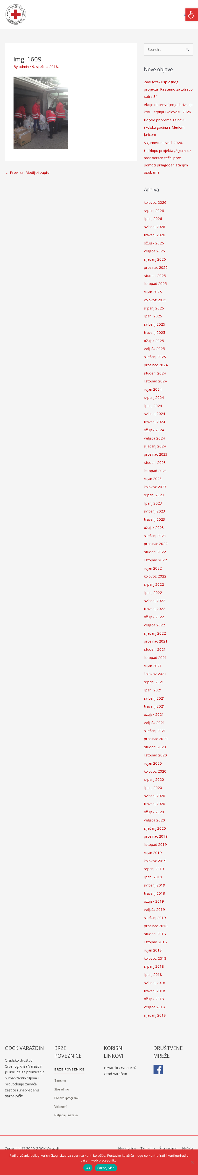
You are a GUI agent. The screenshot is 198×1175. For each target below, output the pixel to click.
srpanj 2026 (154, 210)
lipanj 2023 (153, 503)
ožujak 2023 (154, 527)
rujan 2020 (153, 763)
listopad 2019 (155, 844)
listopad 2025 (155, 283)
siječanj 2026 (155, 259)
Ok (88, 1168)
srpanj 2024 (154, 397)
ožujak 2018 (154, 998)
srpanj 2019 (154, 868)
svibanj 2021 (154, 698)
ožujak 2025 (154, 340)
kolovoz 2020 (155, 771)
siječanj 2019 (155, 917)
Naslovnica (127, 1148)
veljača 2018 (154, 1006)
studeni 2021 (155, 649)
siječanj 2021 (155, 730)
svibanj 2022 (154, 600)
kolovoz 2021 (155, 673)
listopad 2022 (155, 560)
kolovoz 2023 (155, 486)
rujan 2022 (153, 568)
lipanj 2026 (153, 218)
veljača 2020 (154, 820)
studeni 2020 (155, 746)
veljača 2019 (154, 909)
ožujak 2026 (154, 243)
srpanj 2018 (154, 966)
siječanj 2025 (155, 356)
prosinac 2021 (156, 641)
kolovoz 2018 (155, 958)
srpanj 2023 (154, 494)
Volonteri (60, 1107)
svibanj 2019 (154, 885)
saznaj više (14, 1095)
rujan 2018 (153, 950)
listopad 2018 (155, 941)
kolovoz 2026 (155, 202)
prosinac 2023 (156, 454)
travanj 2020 (154, 803)
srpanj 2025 (154, 308)
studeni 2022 (155, 551)
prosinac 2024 (156, 364)
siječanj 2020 (155, 828)
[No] (192, 1162)
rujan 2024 (153, 389)
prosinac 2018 (156, 925)
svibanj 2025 (154, 324)
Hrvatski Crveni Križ (120, 1067)
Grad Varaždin (115, 1073)
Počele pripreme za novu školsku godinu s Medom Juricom (164, 127)
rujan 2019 (153, 852)
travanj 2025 (154, 332)
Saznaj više (106, 1168)
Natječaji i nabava (66, 1115)
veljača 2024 (154, 438)
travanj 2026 (154, 234)
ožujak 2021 (154, 714)
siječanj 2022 (155, 633)
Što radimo (61, 1089)
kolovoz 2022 (155, 576)
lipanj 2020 (153, 787)
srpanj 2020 (154, 779)
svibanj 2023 (154, 511)
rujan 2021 (153, 665)
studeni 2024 (155, 373)
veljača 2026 (154, 251)
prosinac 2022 (156, 543)
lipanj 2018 (153, 974)
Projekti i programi (66, 1098)
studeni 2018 (155, 933)
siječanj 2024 (155, 446)
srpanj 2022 (154, 584)
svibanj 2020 (154, 795)
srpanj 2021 (154, 681)
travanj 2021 (154, 706)
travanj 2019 (154, 893)
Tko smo (60, 1081)
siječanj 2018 (155, 1015)
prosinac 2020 (156, 738)
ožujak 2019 (154, 901)
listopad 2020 (155, 755)
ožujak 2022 (154, 616)
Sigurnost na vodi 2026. (163, 142)
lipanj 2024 (153, 405)
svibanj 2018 (154, 982)
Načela (187, 1148)
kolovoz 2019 (155, 860)
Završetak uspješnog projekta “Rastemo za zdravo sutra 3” (168, 89)
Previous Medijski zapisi (27, 172)
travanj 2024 (154, 421)
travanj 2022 (154, 608)
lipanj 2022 (153, 592)
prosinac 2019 (156, 836)
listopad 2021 (155, 657)
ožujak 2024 (154, 429)
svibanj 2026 (154, 226)
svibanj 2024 (154, 413)
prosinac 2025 (156, 267)
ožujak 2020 (154, 811)
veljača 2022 (154, 625)
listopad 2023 (155, 470)
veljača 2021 (154, 722)
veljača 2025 (154, 348)
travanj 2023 (154, 519)
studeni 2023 (155, 462)
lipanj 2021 (153, 690)
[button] (191, 14)
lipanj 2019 (153, 876)
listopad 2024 (155, 381)
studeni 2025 (155, 275)
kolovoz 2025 (155, 299)
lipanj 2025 (153, 316)
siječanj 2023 (155, 535)
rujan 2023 (153, 478)
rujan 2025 (153, 291)
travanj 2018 (154, 990)
